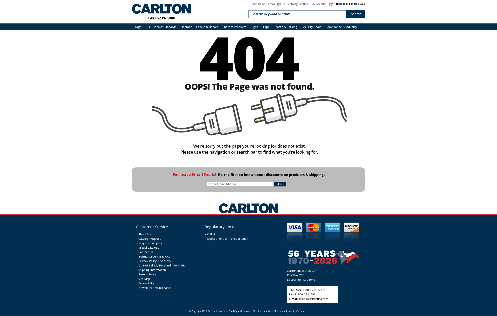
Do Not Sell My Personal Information (162, 265)
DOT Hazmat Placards (161, 27)
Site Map (144, 279)
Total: (352, 4)
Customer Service (152, 226)
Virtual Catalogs (148, 247)
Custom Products (234, 27)
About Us (144, 234)
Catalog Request (298, 4)
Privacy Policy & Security (154, 261)
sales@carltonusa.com (313, 299)
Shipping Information (152, 270)
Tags (137, 27)
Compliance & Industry (341, 27)
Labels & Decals (207, 27)
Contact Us (258, 4)
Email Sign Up (276, 4)
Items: (340, 4)
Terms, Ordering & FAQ (154, 256)
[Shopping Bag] (331, 4)
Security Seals (311, 27)
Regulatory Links (220, 226)
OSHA (211, 234)
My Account (318, 4)
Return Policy (147, 274)
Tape (266, 27)
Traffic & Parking (285, 27)
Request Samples (150, 243)
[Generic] (248, 213)
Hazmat (186, 27)
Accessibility (146, 283)
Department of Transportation (227, 238)
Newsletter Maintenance (154, 288)
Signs (254, 27)
